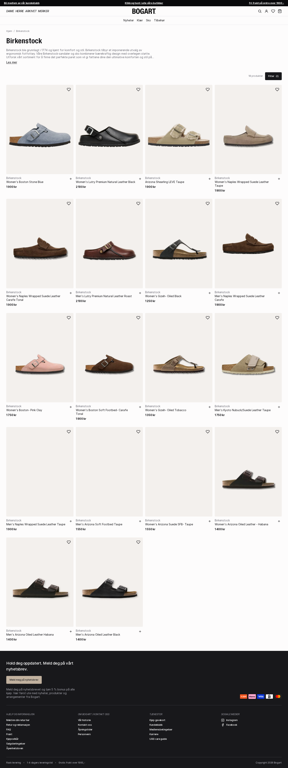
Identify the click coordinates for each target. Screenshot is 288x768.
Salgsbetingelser (15, 743)
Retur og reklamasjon (18, 724)
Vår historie (84, 720)
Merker (43, 11)
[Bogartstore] (144, 11)
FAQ (8, 729)
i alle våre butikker (144, 3)
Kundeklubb (156, 724)
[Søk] (260, 11)
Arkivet (31, 11)
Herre (19, 11)
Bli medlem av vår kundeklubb (22, 3)
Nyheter (128, 20)
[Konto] (266, 11)
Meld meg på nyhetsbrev (24, 679)
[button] (280, 11)
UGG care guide (158, 738)
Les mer (11, 62)
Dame (10, 11)
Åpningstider (85, 729)
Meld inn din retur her (17, 720)
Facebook (231, 724)
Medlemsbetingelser (160, 729)
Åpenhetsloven (14, 748)
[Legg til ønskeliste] (68, 89)
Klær (140, 20)
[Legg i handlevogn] (70, 179)
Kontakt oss (85, 724)
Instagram (232, 720)
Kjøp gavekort (157, 720)
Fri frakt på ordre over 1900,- (266, 3)
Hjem (9, 31)
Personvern (84, 734)
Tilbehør (159, 20)
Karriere (153, 734)
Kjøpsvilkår (12, 738)
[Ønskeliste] (273, 11)
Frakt (9, 734)
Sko (148, 20)
